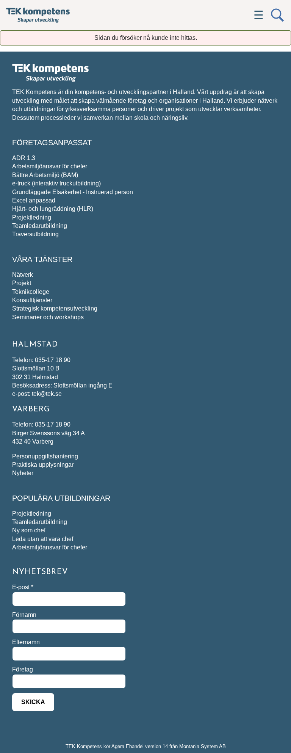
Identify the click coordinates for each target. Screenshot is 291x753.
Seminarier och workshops (48, 317)
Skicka (33, 702)
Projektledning (31, 217)
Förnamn (24, 615)
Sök (277, 15)
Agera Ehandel (127, 746)
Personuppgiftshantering (45, 456)
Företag (22, 669)
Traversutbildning (35, 234)
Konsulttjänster (32, 300)
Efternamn (26, 642)
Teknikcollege (30, 292)
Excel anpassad (33, 200)
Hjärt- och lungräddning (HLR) (52, 209)
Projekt (21, 283)
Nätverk (22, 274)
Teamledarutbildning (39, 226)
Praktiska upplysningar (43, 464)
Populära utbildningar (61, 498)
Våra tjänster (42, 259)
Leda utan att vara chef (42, 539)
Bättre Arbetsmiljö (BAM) (45, 175)
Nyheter (22, 473)
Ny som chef (28, 530)
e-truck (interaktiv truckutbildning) (56, 183)
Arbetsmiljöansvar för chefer (49, 166)
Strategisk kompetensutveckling (54, 308)
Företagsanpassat (52, 142)
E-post (22, 587)
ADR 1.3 (23, 158)
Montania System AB (202, 746)
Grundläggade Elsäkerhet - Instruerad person (72, 192)
